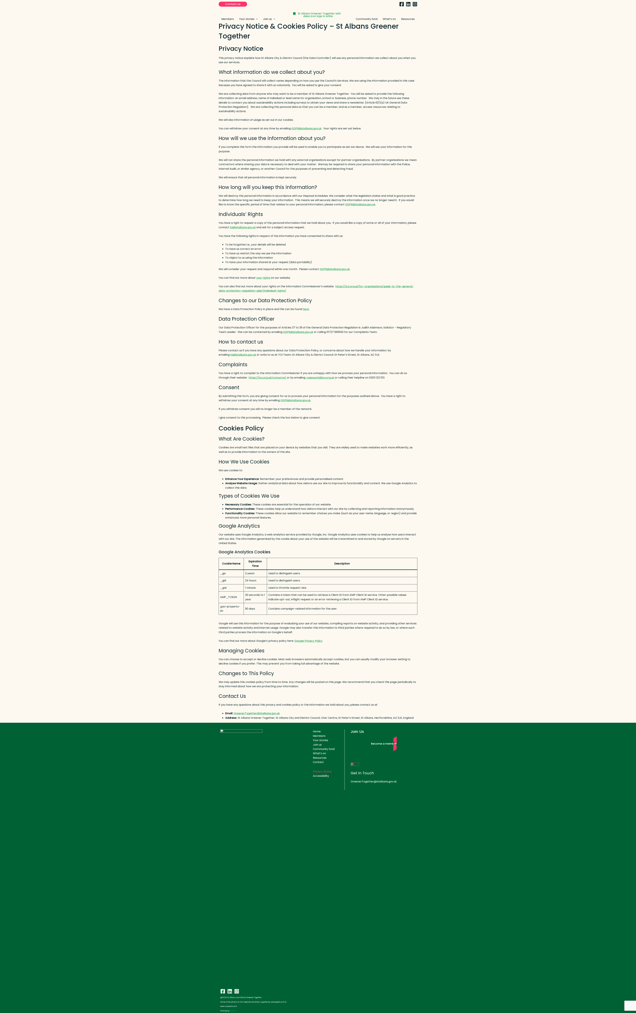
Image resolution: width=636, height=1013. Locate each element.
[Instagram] (414, 4)
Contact (318, 762)
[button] (233, 4)
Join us (317, 745)
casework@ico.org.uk (320, 378)
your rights (263, 278)
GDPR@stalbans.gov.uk (306, 128)
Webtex (233, 1011)
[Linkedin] (408, 4)
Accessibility (321, 776)
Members (319, 736)
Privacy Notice (322, 771)
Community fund (324, 749)
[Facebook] (401, 4)
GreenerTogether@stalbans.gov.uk (257, 713)
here (306, 309)
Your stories (320, 740)
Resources (319, 758)
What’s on (319, 753)
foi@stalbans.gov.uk (243, 227)
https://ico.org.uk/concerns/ (267, 378)
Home (317, 731)
